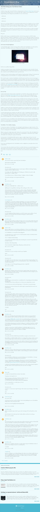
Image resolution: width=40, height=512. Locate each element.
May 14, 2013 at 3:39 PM (9, 246)
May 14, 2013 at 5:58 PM (9, 274)
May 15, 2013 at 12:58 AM (9, 311)
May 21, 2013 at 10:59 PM (9, 406)
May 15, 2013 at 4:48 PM (9, 369)
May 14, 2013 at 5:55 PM (9, 265)
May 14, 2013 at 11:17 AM (9, 164)
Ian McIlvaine (7, 418)
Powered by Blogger (20, 505)
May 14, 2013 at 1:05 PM (9, 224)
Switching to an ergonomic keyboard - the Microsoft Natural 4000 (14, 492)
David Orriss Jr (7, 396)
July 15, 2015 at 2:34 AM (9, 458)
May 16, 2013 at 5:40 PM (9, 383)
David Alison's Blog (11, 2)
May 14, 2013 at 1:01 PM (9, 216)
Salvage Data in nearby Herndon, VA (14, 95)
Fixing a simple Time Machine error (8, 480)
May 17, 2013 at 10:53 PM (9, 393)
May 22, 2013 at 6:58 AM (9, 415)
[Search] (38, 2)
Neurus (6, 372)
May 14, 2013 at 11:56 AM (9, 181)
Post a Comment (5, 460)
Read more (36, 476)
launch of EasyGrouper (30, 11)
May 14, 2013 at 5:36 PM (9, 255)
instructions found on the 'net (14, 362)
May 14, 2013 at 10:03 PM (9, 289)
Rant (7, 154)
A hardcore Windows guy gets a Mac (8, 467)
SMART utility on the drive (15, 319)
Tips (10, 154)
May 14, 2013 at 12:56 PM (9, 208)
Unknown (7, 158)
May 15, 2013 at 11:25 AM (9, 344)
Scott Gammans (7, 200)
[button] (38, 7)
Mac (4, 154)
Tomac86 (6, 451)
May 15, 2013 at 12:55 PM (9, 352)
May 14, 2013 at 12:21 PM (9, 196)
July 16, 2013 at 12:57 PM (9, 438)
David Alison (7, 184)
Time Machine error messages (12, 84)
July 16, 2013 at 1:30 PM (9, 448)
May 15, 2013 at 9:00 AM (9, 331)
